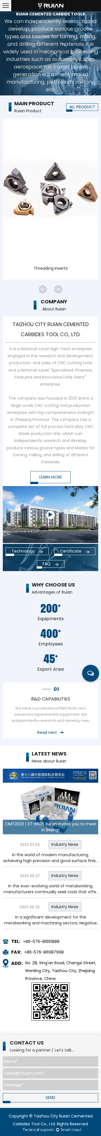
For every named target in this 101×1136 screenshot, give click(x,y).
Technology (24, 551)
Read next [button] (47, 732)
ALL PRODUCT (82, 107)
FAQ (47, 564)
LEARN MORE (50, 477)
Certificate (71, 551)
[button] (43, 289)
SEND (50, 1097)
